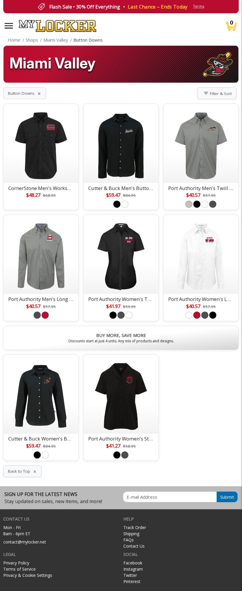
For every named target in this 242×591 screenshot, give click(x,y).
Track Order (134, 527)
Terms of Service (19, 569)
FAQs (128, 540)
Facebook (132, 563)
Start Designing (41, 171)
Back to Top (22, 471)
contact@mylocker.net (24, 542)
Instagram (133, 569)
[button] (8, 25)
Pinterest (131, 581)
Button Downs (24, 93)
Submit (227, 497)
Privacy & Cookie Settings (27, 575)
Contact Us (134, 546)
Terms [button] (199, 6)
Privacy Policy (16, 563)
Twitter (130, 575)
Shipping (131, 533)
